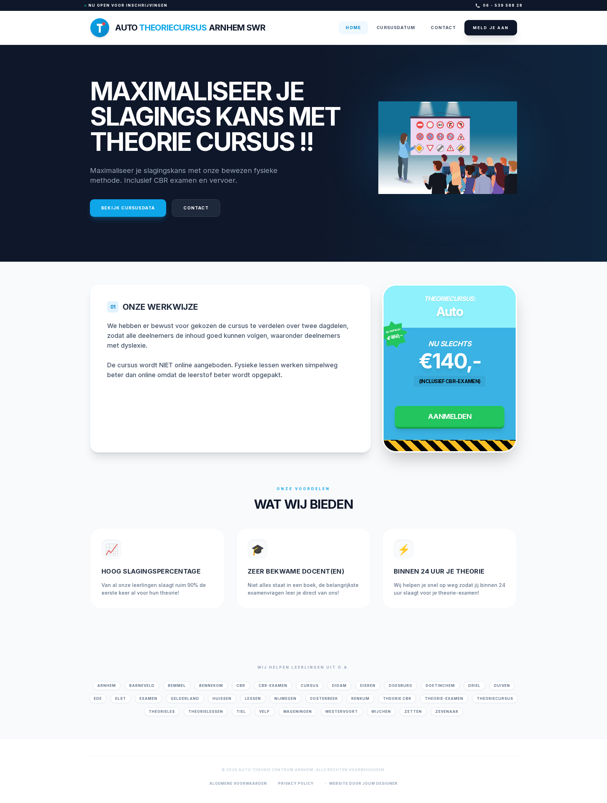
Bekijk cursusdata (128, 207)
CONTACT (443, 27)
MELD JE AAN (491, 27)
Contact (195, 207)
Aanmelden (450, 416)
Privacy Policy (296, 783)
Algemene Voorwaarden (238, 783)
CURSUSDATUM (396, 27)
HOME (353, 27)
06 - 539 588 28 (503, 5)
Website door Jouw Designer (363, 783)
